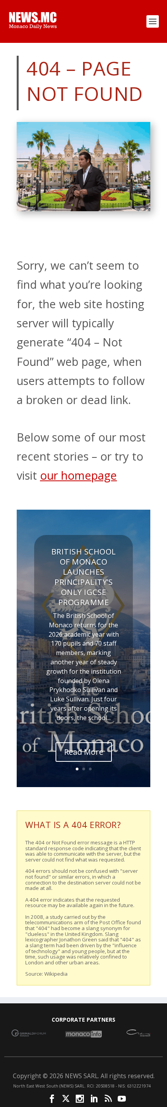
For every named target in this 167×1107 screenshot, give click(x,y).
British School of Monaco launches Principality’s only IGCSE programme (83, 576)
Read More (83, 752)
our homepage (78, 475)
